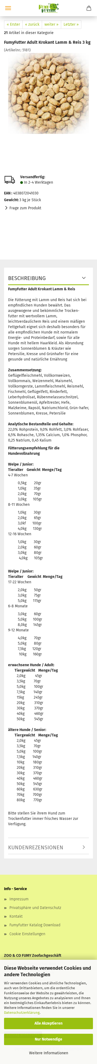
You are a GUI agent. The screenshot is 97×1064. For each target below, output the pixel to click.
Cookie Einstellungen (27, 934)
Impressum (19, 899)
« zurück (32, 24)
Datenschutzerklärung (22, 1013)
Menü (8, 8)
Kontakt (16, 916)
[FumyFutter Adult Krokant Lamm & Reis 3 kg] (48, 93)
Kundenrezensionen (35, 847)
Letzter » (71, 24)
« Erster (13, 24)
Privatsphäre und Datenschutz (35, 907)
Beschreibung (27, 278)
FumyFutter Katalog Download (34, 925)
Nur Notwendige (48, 1039)
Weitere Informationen (48, 1053)
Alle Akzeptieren (48, 1023)
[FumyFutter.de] (48, 8)
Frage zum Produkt (25, 208)
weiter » (51, 24)
